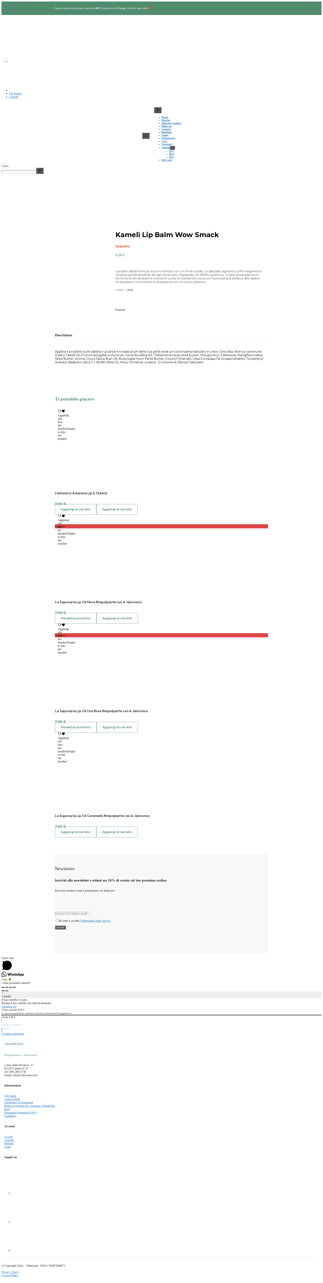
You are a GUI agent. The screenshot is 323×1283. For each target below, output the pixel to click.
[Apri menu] (146, 136)
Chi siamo (10, 1095)
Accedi (8, 1136)
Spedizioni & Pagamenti (18, 1102)
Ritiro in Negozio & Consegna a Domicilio (29, 1105)
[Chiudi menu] (158, 110)
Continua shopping (12, 1033)
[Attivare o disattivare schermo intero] (6, 987)
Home (165, 117)
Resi (7, 1109)
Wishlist (9, 1143)
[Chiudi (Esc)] (14, 987)
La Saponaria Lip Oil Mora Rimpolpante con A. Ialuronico (98, 602)
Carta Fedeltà (12, 1099)
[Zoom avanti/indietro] (2, 987)
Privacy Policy (10, 1272)
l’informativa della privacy (95, 920)
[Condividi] (10, 987)
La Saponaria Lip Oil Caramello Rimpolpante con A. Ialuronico (102, 816)
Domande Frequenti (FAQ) (20, 1112)
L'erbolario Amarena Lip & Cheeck (81, 493)
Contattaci (10, 1116)
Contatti (13, 96)
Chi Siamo (15, 93)
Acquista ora (8, 1006)
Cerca (4, 166)
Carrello (9, 1140)
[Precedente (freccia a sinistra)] (2, 990)
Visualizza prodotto (76, 618)
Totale (4, 1017)
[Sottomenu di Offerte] (172, 148)
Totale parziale (9, 1009)
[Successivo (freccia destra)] (6, 990)
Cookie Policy (9, 1275)
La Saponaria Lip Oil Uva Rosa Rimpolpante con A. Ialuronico (101, 711)
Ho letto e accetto (85, 920)
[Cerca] (40, 171)
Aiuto (7, 1146)
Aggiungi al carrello (75, 509)
